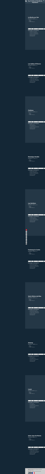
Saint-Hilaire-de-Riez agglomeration (34, 311)
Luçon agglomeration (32, 404)
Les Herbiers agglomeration (33, 218)
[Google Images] (36, 28)
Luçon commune (32, 403)
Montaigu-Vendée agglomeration (34, 172)
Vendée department (32, 82)
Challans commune (32, 124)
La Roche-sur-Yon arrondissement (34, 173)
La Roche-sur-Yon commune (33, 31)
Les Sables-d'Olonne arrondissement (34, 80)
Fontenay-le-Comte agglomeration (34, 265)
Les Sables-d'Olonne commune (33, 78)
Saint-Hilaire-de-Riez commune (33, 310)
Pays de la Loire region (32, 81)
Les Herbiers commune (33, 217)
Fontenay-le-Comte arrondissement (34, 266)
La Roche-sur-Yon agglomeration (34, 32)
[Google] (32, 28)
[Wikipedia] (29, 28)
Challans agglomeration (33, 125)
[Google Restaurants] (41, 28)
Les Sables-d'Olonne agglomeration (34, 79)
